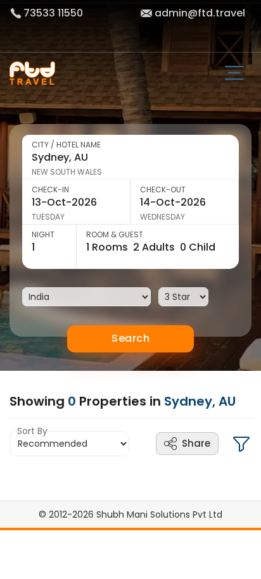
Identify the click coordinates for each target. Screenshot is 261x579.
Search (130, 338)
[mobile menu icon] (239, 74)
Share (196, 443)
